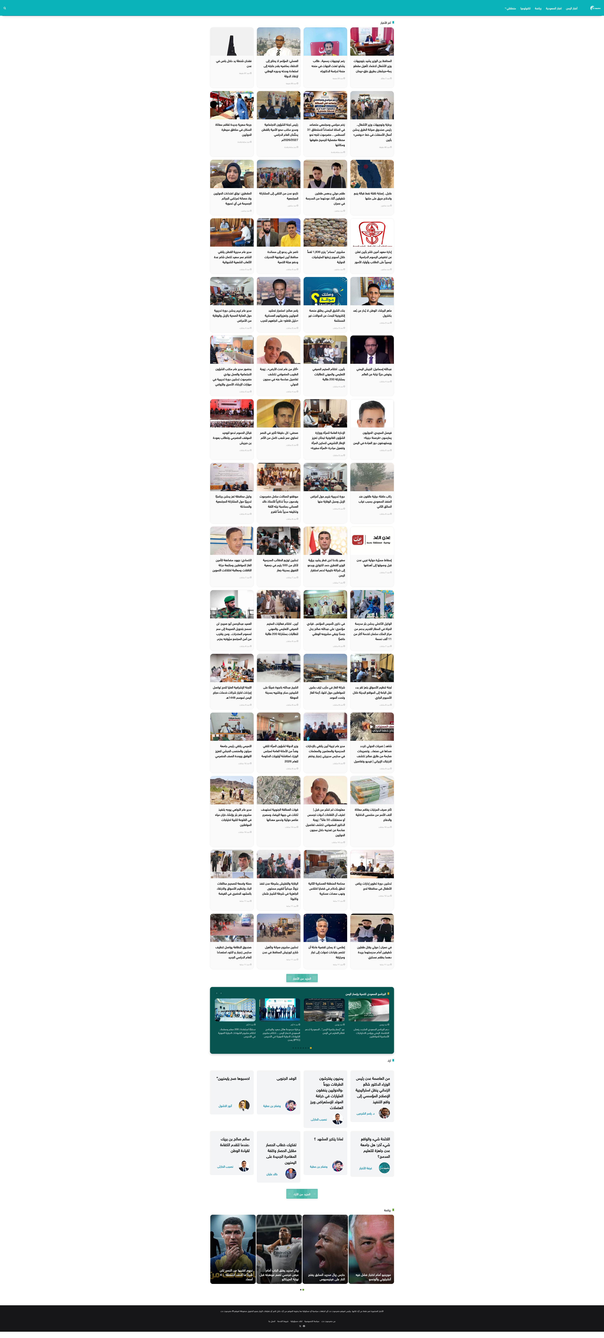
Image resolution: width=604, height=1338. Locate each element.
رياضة (538, 7)
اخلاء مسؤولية (296, 1321)
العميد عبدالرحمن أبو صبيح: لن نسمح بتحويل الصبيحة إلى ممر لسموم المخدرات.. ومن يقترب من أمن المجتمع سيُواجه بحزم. (234, 631)
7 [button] (295, 1048)
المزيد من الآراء (302, 1193)
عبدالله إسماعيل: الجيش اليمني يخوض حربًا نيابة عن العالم (374, 371)
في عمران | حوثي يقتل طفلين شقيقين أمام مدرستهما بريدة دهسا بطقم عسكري (374, 951)
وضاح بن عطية (272, 1105)
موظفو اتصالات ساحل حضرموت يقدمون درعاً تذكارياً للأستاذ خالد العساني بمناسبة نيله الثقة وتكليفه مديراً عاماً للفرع (279, 503)
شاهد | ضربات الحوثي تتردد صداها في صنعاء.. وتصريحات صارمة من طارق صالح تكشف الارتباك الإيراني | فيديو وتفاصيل (373, 753)
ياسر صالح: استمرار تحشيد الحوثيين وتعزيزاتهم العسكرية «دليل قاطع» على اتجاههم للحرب (279, 315)
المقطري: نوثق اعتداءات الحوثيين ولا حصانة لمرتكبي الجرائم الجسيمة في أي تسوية (233, 198)
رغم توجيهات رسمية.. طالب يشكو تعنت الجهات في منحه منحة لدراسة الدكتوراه (328, 65)
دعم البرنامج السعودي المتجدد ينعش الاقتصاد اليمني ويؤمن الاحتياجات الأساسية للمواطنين (371, 1032)
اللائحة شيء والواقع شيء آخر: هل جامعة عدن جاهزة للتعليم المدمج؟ (375, 1147)
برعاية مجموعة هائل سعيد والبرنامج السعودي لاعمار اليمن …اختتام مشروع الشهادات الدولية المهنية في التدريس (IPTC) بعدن (281, 1034)
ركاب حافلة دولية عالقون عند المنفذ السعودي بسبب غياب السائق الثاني (375, 501)
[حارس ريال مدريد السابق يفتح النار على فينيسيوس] (325, 1249)
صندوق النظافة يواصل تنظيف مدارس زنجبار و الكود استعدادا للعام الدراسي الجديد (233, 951)
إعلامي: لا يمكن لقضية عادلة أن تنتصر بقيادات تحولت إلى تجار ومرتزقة (326, 951)
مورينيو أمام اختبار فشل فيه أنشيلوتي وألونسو (373, 1276)
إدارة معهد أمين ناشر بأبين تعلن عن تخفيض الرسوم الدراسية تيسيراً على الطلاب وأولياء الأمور (373, 256)
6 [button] (298, 1048)
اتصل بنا (271, 1321)
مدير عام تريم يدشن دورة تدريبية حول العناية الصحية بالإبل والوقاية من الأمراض (232, 315)
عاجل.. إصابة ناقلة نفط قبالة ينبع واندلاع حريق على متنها (373, 195)
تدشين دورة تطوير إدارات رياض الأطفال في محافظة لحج (373, 885)
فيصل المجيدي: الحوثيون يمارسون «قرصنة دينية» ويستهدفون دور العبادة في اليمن (372, 437)
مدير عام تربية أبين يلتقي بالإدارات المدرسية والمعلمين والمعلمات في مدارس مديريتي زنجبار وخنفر (325, 750)
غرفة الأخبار (365, 1168)
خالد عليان (271, 1174)
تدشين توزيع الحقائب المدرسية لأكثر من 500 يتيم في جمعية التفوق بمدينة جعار (280, 564)
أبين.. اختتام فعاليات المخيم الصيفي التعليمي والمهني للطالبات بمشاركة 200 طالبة (281, 628)
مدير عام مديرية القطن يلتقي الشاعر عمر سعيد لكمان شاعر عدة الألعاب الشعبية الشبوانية (233, 256)
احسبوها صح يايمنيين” (233, 1077)
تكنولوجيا (525, 7)
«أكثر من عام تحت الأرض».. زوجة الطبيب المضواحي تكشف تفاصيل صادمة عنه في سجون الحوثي (279, 376)
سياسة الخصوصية (312, 1321)
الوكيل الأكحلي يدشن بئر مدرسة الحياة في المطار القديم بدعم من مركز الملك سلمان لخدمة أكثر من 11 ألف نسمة (373, 631)
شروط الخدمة (282, 1321)
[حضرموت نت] (596, 8)
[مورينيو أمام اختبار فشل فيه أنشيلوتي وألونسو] (371, 1249)
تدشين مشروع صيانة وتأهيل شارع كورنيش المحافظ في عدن (280, 949)
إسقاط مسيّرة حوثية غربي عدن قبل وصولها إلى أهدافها (374, 562)
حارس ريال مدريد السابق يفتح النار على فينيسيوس (326, 1276)
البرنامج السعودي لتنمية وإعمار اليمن (366, 993)
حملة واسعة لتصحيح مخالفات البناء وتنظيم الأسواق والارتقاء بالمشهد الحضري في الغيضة (234, 888)
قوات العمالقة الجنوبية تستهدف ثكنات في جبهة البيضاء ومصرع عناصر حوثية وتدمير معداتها (279, 814)
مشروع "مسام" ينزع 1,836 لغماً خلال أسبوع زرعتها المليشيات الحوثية (326, 256)
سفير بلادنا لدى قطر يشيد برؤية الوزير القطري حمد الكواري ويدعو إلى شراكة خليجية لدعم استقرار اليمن (326, 567)
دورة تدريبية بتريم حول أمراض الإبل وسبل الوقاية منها (327, 498)
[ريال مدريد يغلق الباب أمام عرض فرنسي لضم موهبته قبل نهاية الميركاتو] (279, 1249)
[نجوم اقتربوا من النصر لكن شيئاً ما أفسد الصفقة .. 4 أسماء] (233, 1249)
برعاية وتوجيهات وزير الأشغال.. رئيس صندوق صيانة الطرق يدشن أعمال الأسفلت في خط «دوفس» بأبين (372, 132)
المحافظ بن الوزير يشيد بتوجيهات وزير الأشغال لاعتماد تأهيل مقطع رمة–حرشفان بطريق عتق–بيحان (372, 65)
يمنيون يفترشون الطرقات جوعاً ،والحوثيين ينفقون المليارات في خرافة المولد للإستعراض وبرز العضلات (326, 1092)
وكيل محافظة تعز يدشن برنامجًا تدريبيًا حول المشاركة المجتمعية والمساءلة (233, 501)
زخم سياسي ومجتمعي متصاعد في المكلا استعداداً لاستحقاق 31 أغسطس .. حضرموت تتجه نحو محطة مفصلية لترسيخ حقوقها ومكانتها (326, 134)
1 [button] (311, 1048)
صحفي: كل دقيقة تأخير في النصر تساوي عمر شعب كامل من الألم (279, 435)
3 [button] (305, 1048)
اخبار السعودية (554, 7)
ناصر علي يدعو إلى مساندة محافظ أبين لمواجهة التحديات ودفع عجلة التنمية (281, 256)
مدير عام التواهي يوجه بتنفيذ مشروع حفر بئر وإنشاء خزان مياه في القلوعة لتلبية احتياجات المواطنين (233, 817)
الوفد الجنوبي (286, 1077)
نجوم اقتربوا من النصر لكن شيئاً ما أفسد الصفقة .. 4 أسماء (236, 1274)
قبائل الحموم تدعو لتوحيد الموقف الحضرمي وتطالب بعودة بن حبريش (232, 437)
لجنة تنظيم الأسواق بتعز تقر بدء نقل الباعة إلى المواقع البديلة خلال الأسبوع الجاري (372, 692)
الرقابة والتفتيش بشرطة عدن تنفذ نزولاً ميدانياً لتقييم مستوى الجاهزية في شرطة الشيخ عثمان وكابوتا (279, 890)
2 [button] (308, 1048)
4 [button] (303, 1048)
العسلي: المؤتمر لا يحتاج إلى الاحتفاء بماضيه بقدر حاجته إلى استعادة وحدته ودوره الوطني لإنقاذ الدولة (281, 68)
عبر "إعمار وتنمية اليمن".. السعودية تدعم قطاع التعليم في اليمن (325, 1031)
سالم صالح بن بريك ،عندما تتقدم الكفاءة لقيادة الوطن (235, 1144)
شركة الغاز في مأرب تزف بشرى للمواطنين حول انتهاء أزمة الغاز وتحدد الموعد (327, 692)
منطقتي (511, 7)
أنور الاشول (225, 1105)
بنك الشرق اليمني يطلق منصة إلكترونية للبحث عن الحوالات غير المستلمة (326, 315)
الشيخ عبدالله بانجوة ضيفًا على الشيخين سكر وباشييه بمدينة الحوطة (280, 692)
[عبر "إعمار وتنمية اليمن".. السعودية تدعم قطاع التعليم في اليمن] (324, 1009)
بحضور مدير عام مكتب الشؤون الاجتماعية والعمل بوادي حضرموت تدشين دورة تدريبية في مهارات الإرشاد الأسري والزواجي (232, 376)
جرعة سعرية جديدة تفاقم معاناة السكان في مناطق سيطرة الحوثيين (233, 129)
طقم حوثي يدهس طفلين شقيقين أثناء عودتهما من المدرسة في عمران (325, 198)
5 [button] (300, 1048)
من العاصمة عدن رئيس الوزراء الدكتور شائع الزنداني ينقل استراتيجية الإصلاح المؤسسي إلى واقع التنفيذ (373, 1089)
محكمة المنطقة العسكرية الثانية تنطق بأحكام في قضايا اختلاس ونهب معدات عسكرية (326, 888)
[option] (368, 1018)
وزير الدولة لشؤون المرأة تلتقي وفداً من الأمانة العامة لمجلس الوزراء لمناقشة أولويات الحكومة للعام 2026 (280, 753)
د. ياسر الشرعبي (366, 1113)
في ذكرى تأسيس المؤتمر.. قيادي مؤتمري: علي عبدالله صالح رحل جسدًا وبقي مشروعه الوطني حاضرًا (326, 631)
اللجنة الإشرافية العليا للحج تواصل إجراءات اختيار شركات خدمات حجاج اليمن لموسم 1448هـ (232, 692)
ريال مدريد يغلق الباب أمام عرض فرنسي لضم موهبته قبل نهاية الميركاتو (279, 1274)
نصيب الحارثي (319, 1119)
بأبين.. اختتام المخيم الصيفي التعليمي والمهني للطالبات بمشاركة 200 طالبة (328, 373)
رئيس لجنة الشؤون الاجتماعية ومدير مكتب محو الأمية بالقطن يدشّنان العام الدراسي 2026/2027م (280, 132)
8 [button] (293, 1048)
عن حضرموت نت (329, 1321)
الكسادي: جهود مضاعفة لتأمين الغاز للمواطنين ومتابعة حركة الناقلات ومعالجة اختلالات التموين (232, 564)
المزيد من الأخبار (302, 978)
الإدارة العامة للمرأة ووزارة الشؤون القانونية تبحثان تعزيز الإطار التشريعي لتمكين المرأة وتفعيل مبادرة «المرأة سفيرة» (328, 440)
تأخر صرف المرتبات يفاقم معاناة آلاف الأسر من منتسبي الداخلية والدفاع (373, 814)
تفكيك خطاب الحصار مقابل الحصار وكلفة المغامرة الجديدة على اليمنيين (281, 1153)
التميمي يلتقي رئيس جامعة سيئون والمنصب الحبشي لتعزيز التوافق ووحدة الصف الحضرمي (233, 750)
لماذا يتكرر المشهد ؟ (328, 1138)
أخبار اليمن (571, 7)
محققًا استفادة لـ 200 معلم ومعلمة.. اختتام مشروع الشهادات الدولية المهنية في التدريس (237, 1032)
